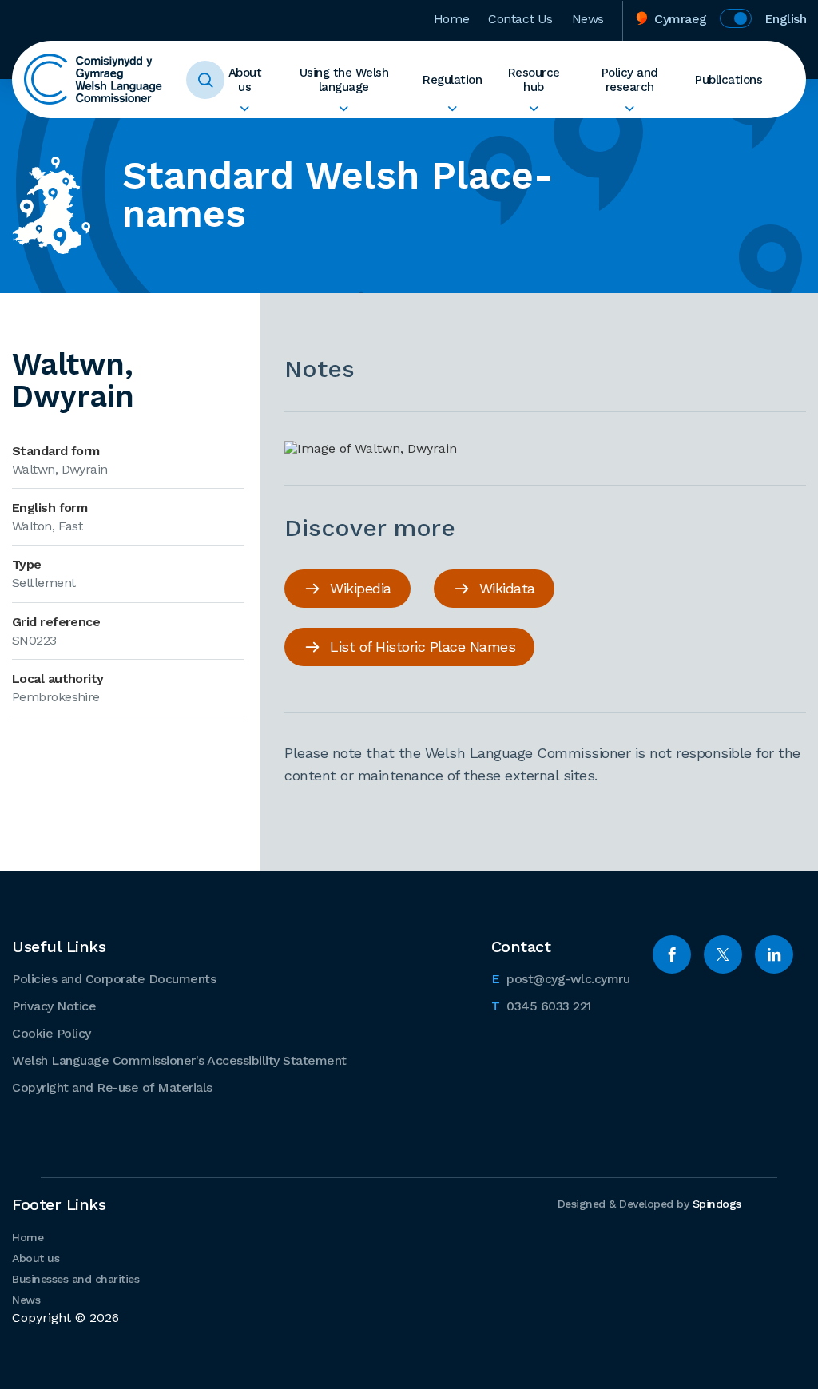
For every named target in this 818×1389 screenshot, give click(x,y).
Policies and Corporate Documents (114, 978)
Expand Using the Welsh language (344, 108)
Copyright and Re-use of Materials (112, 1087)
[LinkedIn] (774, 954)
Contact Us (520, 18)
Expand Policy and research (630, 108)
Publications (728, 80)
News (588, 18)
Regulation (452, 80)
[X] (723, 954)
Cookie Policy (51, 1033)
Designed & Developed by (649, 1203)
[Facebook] (672, 954)
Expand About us (244, 108)
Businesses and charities (75, 1278)
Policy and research (630, 79)
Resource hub (534, 79)
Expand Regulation (452, 108)
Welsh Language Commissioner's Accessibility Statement (179, 1060)
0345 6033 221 (541, 1006)
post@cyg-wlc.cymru (560, 978)
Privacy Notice (54, 1006)
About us (245, 79)
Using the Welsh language (344, 79)
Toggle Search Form (205, 80)
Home (451, 18)
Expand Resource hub (533, 108)
